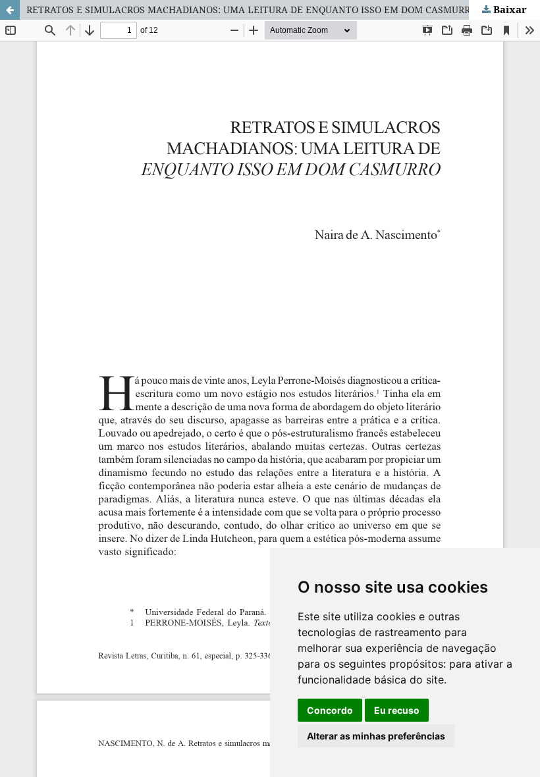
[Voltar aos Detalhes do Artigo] (10, 10)
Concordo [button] (330, 710)
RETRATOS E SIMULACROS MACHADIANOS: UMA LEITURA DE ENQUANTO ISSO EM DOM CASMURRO (251, 9)
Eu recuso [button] (396, 710)
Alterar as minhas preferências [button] (376, 735)
